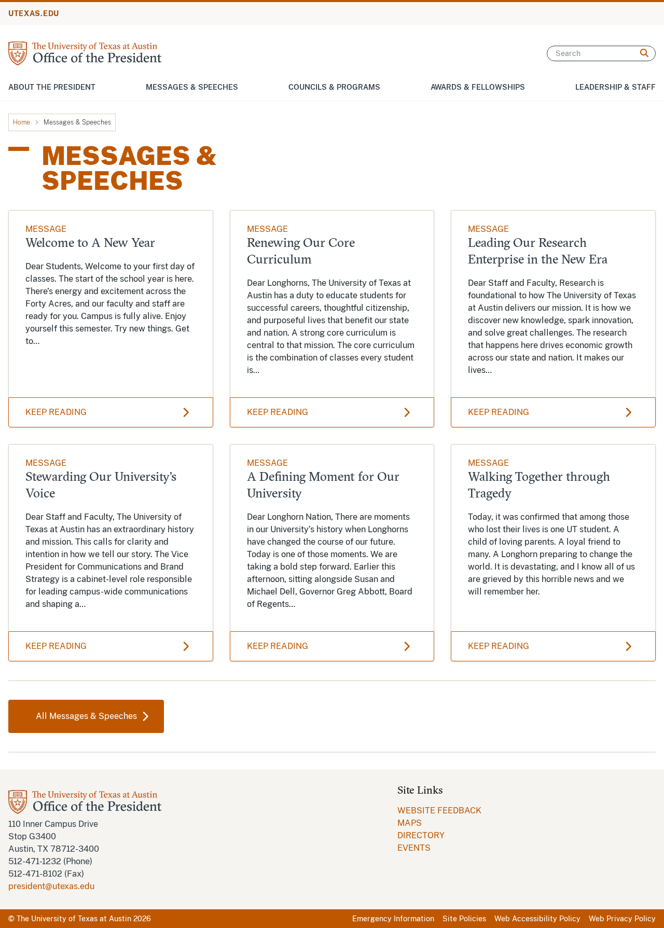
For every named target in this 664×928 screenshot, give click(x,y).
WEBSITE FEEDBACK (439, 810)
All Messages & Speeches (86, 716)
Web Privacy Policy (622, 919)
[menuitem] (439, 811)
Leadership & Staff (615, 87)
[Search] (644, 53)
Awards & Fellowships (478, 87)
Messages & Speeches (192, 87)
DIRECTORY (421, 835)
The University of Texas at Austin (74, 919)
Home (21, 122)
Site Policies (464, 919)
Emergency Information (393, 919)
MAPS (409, 823)
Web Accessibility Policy (537, 919)
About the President (51, 87)
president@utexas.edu (51, 886)
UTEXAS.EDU (33, 13)
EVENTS (414, 848)
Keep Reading (56, 412)
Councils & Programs (334, 87)
